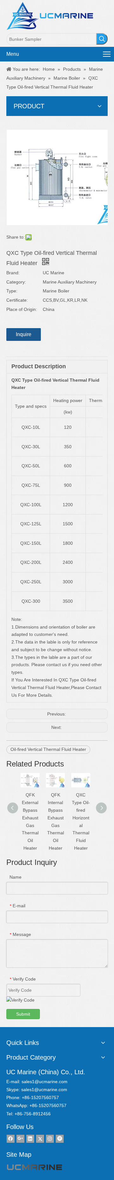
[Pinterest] (60, 1139)
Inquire (23, 334)
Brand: (13, 272)
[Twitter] (40, 1139)
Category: (16, 281)
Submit (23, 1014)
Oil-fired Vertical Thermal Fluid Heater (48, 749)
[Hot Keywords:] (102, 39)
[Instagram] (50, 1139)
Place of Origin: (21, 309)
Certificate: (17, 300)
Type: (11, 290)
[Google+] (20, 1139)
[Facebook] (11, 1139)
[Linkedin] (30, 1139)
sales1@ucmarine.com (44, 1081)
